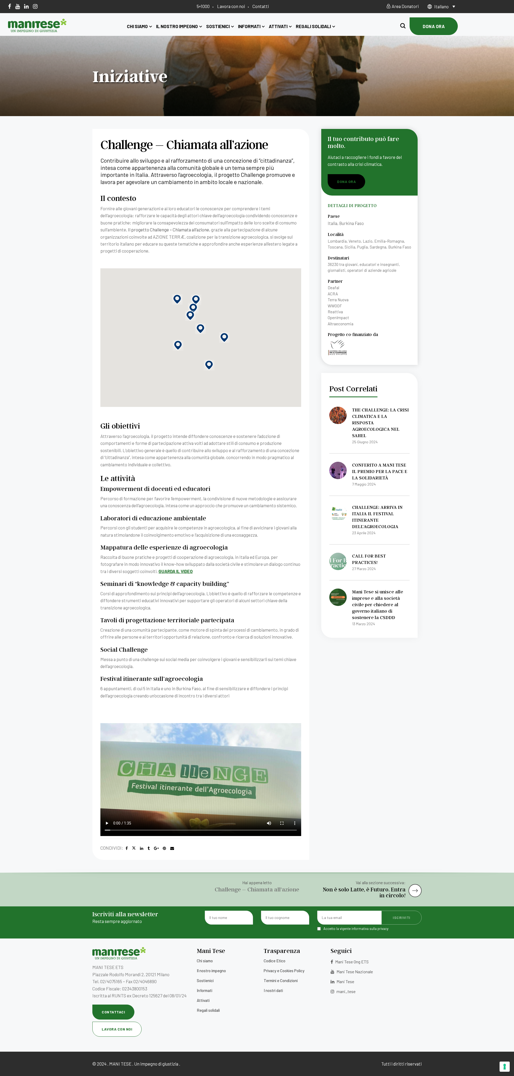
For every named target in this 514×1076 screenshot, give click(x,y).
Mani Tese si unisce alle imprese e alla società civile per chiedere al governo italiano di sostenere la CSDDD (377, 604)
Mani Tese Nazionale (354, 971)
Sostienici (218, 26)
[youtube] (17, 6)
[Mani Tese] (37, 30)
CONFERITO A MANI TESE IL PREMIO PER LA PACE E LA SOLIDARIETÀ (379, 471)
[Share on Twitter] (134, 848)
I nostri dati (273, 990)
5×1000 (203, 6)
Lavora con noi (231, 6)
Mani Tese (345, 981)
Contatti (260, 6)
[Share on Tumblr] (149, 848)
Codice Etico (274, 960)
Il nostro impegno (177, 26)
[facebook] (9, 6)
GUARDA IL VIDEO (175, 571)
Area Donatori (405, 6)
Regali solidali (313, 26)
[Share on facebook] (127, 848)
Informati (249, 26)
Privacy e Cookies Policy (284, 970)
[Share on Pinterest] (164, 848)
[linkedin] (26, 6)
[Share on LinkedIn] (141, 848)
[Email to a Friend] (172, 848)
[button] (178, 345)
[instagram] (35, 6)
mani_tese (346, 991)
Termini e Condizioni (281, 980)
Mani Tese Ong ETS (351, 961)
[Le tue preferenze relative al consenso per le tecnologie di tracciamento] (505, 1067)
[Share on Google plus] (156, 848)
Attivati (278, 26)
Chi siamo (137, 26)
